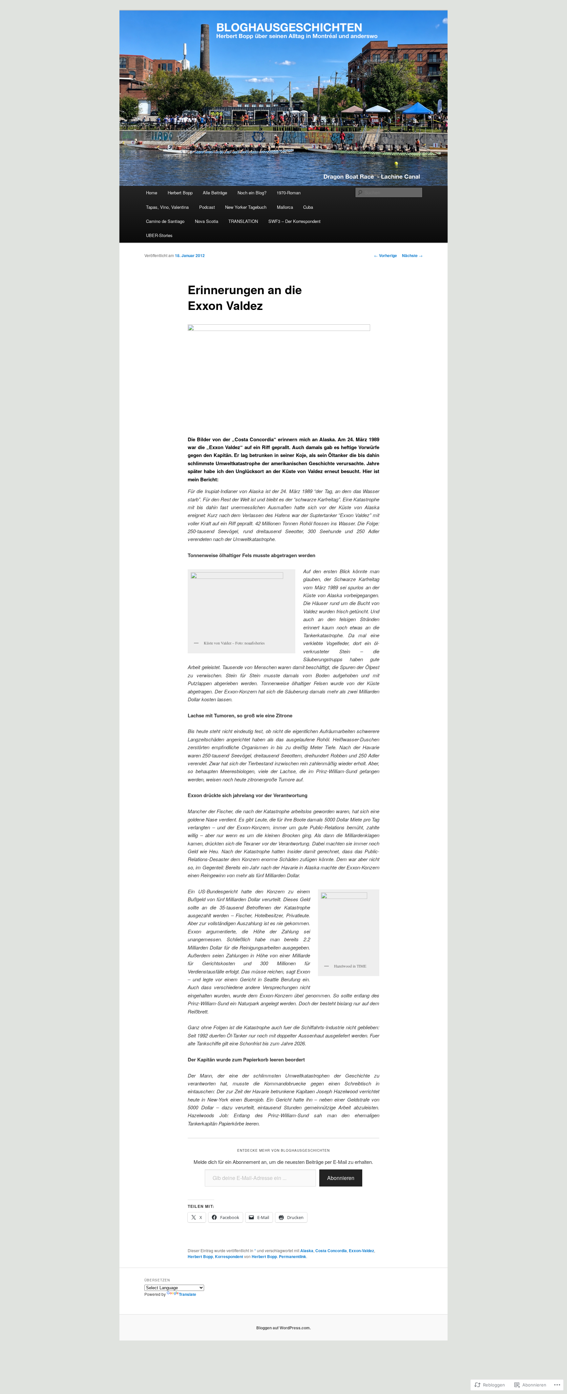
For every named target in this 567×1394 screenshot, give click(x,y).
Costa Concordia (331, 1250)
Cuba (308, 207)
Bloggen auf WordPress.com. (283, 1328)
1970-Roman (289, 192)
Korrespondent (229, 1256)
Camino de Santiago (165, 221)
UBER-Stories (159, 235)
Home (151, 192)
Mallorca (285, 207)
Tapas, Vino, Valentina (167, 207)
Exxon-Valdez (361, 1250)
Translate (187, 1294)
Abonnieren (340, 1178)
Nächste (412, 255)
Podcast (207, 207)
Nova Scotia (206, 221)
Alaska (306, 1250)
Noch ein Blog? (252, 192)
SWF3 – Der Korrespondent (294, 221)
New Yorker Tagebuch (245, 207)
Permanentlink (292, 1256)
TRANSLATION (243, 221)
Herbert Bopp (180, 192)
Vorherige (385, 255)
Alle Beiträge (215, 192)
